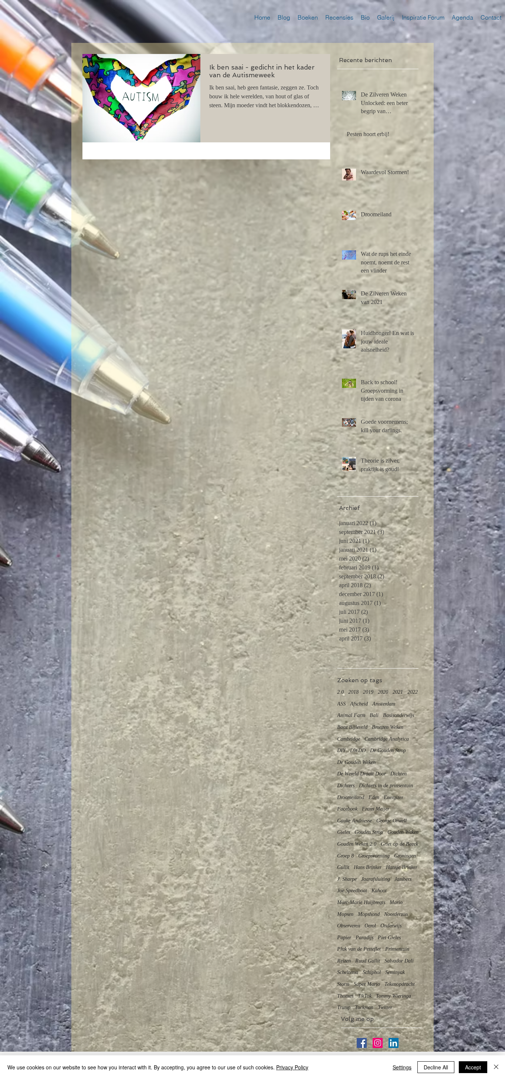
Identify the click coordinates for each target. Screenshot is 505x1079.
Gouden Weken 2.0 (356, 844)
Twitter (385, 1007)
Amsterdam (383, 704)
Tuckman (364, 1007)
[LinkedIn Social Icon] (394, 1043)
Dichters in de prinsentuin (386, 785)
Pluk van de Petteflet (359, 949)
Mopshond (369, 914)
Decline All (436, 1067)
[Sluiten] (496, 1067)
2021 (398, 692)
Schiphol (372, 972)
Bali (374, 715)
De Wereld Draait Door (361, 774)
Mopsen (345, 914)
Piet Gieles (389, 937)
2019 (368, 692)
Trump (343, 1007)
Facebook (347, 809)
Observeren (348, 926)
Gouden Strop (369, 832)
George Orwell (391, 820)
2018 (353, 692)
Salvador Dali (399, 961)
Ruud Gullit (367, 961)
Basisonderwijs (398, 715)
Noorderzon (396, 914)
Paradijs (364, 937)
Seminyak (395, 972)
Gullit (343, 867)
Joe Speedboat (352, 890)
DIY (341, 750)
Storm (343, 984)
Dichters (346, 785)
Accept (473, 1067)
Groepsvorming (374, 856)
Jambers (402, 879)
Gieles (343, 832)
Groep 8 (345, 856)
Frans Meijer (375, 809)
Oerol (370, 926)
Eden (374, 797)
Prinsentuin (397, 949)
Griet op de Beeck (399, 844)
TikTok (365, 996)
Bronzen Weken (387, 727)
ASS (341, 704)
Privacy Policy (292, 1067)
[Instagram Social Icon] (378, 1043)
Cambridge (348, 739)
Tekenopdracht (399, 984)
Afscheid (359, 704)
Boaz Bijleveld (352, 727)
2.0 (340, 692)
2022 (412, 692)
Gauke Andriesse (354, 820)
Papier (344, 937)
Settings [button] (402, 1067)
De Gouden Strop (388, 750)
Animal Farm (351, 715)
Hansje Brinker (401, 867)
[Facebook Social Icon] (362, 1043)
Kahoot (379, 890)
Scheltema (347, 972)
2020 (383, 692)
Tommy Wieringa (393, 996)
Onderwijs (390, 926)
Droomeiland (350, 797)
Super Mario (367, 984)
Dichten (398, 774)
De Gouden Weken (356, 762)
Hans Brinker (368, 867)
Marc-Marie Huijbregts (361, 902)
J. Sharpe (347, 879)
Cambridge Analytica (387, 739)
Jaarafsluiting (375, 879)
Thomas (345, 996)
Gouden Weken (402, 832)
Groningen (405, 856)
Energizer (393, 797)
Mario (396, 902)
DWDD (358, 750)
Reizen (344, 961)
